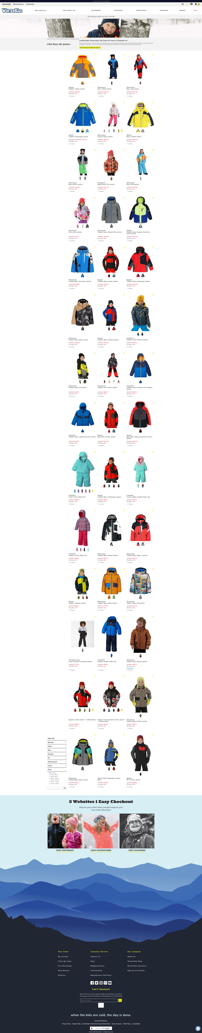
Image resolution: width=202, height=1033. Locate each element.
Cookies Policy (76, 1024)
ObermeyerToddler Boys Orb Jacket (78, 386)
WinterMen (30, 4)
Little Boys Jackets (75, 39)
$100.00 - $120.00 (55, 780)
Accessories (96, 10)
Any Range (53, 773)
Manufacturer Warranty (101, 975)
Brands (182, 10)
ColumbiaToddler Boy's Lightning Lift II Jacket (82, 436)
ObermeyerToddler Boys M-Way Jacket (137, 720)
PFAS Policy (127, 1024)
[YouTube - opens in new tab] (109, 982)
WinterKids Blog (135, 961)
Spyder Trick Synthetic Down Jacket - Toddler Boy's (111, 720)
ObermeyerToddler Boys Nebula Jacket (108, 554)
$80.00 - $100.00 (54, 778)
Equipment (164, 10)
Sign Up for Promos (136, 970)
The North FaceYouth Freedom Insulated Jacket (80, 660)
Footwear (118, 10)
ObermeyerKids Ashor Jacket (75, 231)
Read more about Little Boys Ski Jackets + (90, 47)
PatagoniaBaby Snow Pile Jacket (106, 183)
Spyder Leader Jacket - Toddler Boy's (82, 720)
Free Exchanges (65, 966)
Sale (195, 10)
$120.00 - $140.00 (55, 781)
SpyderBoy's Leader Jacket (134, 135)
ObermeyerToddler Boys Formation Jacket (80, 280)
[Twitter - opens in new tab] (96, 982)
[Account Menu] (191, 4)
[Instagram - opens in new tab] (101, 982)
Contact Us (95, 956)
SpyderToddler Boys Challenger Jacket (138, 280)
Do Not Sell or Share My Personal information (96, 1024)
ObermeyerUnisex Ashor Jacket (105, 135)
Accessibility (136, 1024)
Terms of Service (117, 1024)
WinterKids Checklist (137, 966)
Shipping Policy (98, 966)
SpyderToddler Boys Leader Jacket (108, 280)
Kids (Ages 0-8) (40, 10)
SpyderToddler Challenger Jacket (78, 135)
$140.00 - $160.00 (55, 783)
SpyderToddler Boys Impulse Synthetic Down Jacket (138, 231)
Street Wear (141, 10)
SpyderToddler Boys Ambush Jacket (108, 339)
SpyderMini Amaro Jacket (133, 779)
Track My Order (65, 961)
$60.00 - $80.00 (54, 776)
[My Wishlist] (187, 4)
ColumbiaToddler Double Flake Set (107, 660)
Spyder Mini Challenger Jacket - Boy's (109, 779)
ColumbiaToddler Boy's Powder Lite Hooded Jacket (139, 387)
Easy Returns (64, 970)
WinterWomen (18, 4)
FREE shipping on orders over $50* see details (101, 16)
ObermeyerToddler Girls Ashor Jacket (107, 386)
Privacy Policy (66, 1024)
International (96, 970)
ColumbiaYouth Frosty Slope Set (77, 496)
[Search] (65, 788)
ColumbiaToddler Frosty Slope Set (78, 554)
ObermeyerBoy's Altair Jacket (104, 88)
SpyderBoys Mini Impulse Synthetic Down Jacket (139, 436)
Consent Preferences (101, 1021)
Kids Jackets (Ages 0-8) (64, 39)
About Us (132, 956)
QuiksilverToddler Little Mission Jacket (137, 339)
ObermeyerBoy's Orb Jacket (133, 88)
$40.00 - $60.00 (54, 774)
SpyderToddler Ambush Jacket (77, 602)
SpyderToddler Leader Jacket (77, 88)
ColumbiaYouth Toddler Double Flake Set (138, 496)
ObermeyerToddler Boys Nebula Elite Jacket (110, 231)
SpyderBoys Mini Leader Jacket (107, 436)
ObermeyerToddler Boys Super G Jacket (137, 554)
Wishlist (62, 975)
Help (93, 961)
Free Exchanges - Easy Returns (101, 1)
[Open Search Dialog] (183, 4)
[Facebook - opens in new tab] (92, 982)
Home (48, 39)
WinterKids (6, 4)
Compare (72, 96)
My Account (63, 956)
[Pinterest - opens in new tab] (105, 982)
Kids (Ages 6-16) (69, 10)
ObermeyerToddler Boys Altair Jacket (78, 339)
